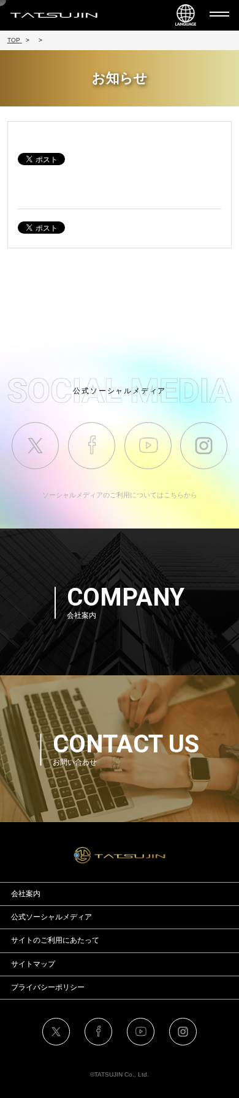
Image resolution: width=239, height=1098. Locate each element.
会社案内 (25, 893)
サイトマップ (33, 964)
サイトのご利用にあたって (55, 940)
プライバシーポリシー (48, 987)
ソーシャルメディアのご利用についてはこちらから (119, 495)
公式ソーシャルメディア (51, 917)
